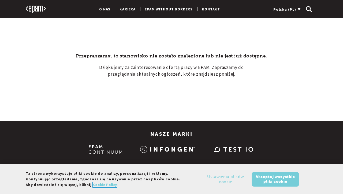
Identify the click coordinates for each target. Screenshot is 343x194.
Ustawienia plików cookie (225, 179)
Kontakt (211, 9)
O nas (104, 9)
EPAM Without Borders (169, 9)
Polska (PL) (284, 9)
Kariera (128, 9)
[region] (171, 179)
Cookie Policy (105, 184)
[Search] (309, 9)
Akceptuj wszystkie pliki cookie (275, 179)
